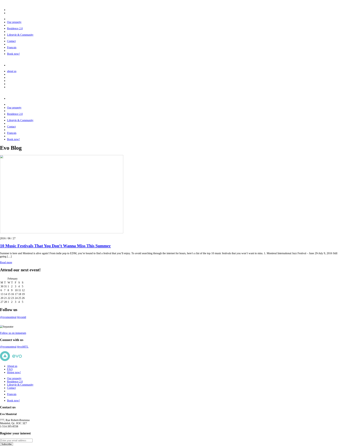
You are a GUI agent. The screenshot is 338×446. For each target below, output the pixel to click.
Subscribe (6, 444)
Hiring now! (14, 372)
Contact (11, 41)
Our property (14, 22)
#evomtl (21, 317)
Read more (6, 262)
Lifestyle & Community (20, 34)
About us (12, 366)
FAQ (10, 369)
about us (11, 71)
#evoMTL (23, 346)
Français (11, 47)
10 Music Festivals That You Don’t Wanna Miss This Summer (55, 245)
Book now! (13, 53)
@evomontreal (8, 317)
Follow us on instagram (13, 332)
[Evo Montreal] (15, 9)
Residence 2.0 (15, 28)
